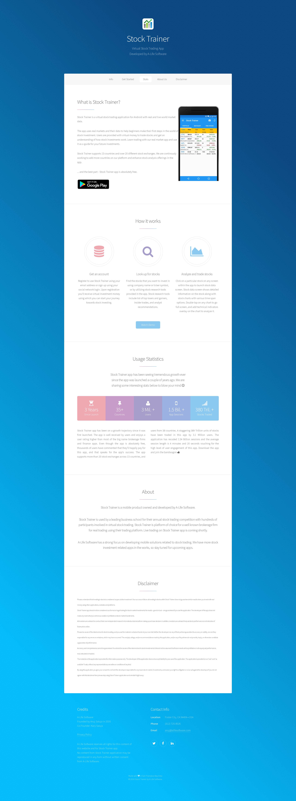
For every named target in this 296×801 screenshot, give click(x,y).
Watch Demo (148, 324)
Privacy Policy (84, 734)
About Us (162, 79)
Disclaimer (181, 79)
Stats (145, 79)
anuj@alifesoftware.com (178, 730)
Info (111, 79)
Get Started (128, 79)
